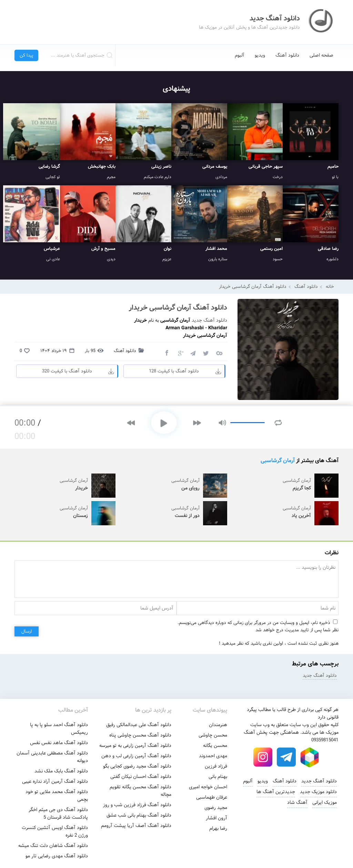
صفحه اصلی (321, 55)
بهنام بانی (218, 776)
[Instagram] (263, 757)
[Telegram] (193, 353)
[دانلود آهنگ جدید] (321, 22)
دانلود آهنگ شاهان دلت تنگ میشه (53, 845)
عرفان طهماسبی (211, 797)
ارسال (26, 631)
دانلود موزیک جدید (318, 792)
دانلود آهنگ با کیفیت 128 (174, 371)
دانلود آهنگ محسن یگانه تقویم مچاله (140, 790)
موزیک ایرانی (324, 802)
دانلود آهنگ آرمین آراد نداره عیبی (55, 781)
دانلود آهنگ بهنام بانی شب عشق (139, 815)
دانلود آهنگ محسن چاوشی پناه (140, 735)
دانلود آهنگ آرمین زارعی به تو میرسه (135, 745)
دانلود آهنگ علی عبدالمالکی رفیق (138, 725)
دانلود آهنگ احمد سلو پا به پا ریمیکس (59, 728)
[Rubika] (310, 757)
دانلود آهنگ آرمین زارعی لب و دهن (136, 756)
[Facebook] (166, 353)
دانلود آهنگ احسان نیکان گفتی (140, 776)
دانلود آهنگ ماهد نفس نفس (59, 743)
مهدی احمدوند (213, 756)
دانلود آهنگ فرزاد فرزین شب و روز (137, 805)
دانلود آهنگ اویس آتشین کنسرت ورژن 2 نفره (55, 831)
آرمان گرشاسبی (278, 460)
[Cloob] (219, 353)
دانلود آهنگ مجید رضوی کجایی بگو (137, 766)
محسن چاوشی (213, 735)
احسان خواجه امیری (208, 787)
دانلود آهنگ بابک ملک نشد (61, 771)
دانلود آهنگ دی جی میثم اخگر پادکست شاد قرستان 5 (58, 813)
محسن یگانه (215, 745)
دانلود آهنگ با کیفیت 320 (67, 371)
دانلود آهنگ (287, 55)
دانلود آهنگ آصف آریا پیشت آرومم (136, 825)
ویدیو (260, 55)
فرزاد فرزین (216, 766)
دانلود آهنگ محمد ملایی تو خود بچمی (57, 795)
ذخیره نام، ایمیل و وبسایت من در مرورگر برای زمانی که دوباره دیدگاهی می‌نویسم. (254, 622)
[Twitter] (206, 353)
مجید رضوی (215, 807)
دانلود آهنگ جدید (209, 320)
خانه (330, 286)
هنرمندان (218, 725)
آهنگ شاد (297, 802)
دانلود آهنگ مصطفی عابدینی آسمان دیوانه (52, 756)
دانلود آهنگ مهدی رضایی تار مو (57, 856)
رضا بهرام (218, 828)
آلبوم (239, 55)
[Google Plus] (179, 353)
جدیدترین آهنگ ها (275, 792)
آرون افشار (216, 818)
